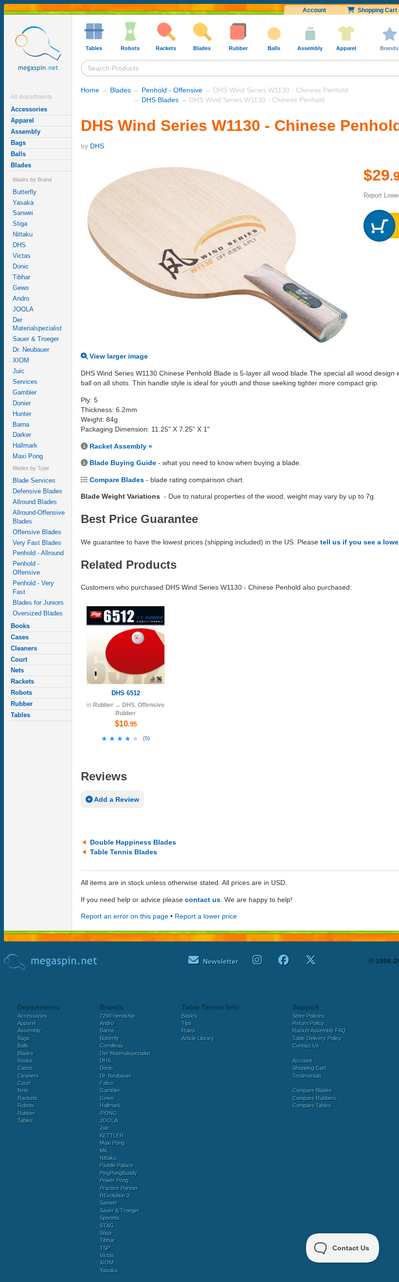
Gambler (24, 392)
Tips (186, 1023)
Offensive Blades (37, 532)
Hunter (22, 413)
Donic (21, 266)
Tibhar (21, 277)
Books (20, 626)
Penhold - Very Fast (33, 587)
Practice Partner (119, 1188)
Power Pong (114, 1180)
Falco (106, 1083)
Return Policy (308, 1023)
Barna (21, 424)
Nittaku (23, 234)
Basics (189, 1016)
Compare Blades (117, 480)
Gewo (21, 287)
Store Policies (308, 1016)
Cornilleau (111, 1045)
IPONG (108, 1113)
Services (25, 381)
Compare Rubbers (314, 1098)
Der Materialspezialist (37, 324)
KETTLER (112, 1135)
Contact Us (305, 1045)
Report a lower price (206, 916)
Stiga (20, 223)
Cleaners (24, 648)
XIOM (21, 360)
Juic (18, 371)
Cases (20, 637)
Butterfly (24, 192)
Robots (21, 692)
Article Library (197, 1038)
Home (90, 90)
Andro (21, 298)
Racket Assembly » (121, 446)
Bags (18, 142)
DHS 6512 (125, 693)
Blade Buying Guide (123, 463)
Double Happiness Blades (133, 842)
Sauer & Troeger (36, 339)
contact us (202, 899)
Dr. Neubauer (31, 349)
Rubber (22, 703)
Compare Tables (311, 1105)
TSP (105, 1248)
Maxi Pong (28, 456)
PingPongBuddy (118, 1173)
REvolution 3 (114, 1195)
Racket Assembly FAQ (319, 1030)
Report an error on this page (124, 916)
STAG (107, 1225)
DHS (19, 245)
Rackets (22, 681)
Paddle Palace (116, 1165)
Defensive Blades (37, 491)
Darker (22, 434)
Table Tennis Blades (123, 852)
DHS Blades (160, 100)
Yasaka (23, 202)
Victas (22, 255)
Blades (21, 165)
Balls (18, 154)
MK (104, 1151)
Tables (20, 715)
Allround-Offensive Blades (39, 517)
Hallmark (25, 445)
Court (19, 659)
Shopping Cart (309, 1068)
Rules (188, 1030)
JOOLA (23, 309)
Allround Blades (35, 502)
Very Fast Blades (37, 542)
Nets (17, 670)
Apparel (22, 120)
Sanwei (23, 213)
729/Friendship (117, 1016)
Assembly (25, 131)
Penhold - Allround (38, 553)
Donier (22, 403)
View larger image (118, 356)
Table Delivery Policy (317, 1038)
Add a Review (115, 799)
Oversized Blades (38, 613)
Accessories (29, 109)
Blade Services (34, 480)
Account (314, 10)
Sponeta (109, 1218)
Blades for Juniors (38, 602)
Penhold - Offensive (26, 568)
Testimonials (307, 1076)
